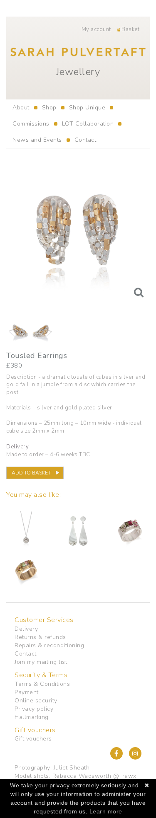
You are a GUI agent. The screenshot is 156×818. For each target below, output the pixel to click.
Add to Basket (31, 473)
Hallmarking (32, 717)
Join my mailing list (41, 662)
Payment (27, 692)
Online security (36, 700)
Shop (49, 107)
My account (96, 29)
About (21, 107)
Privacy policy (34, 709)
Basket (130, 29)
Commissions (31, 124)
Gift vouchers (33, 739)
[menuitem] (21, 107)
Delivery (26, 629)
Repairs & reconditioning (49, 645)
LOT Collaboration (88, 124)
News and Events (37, 140)
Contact (85, 140)
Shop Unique (87, 107)
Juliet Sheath (72, 768)
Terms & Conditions (42, 684)
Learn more (105, 811)
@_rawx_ (126, 776)
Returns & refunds (40, 637)
